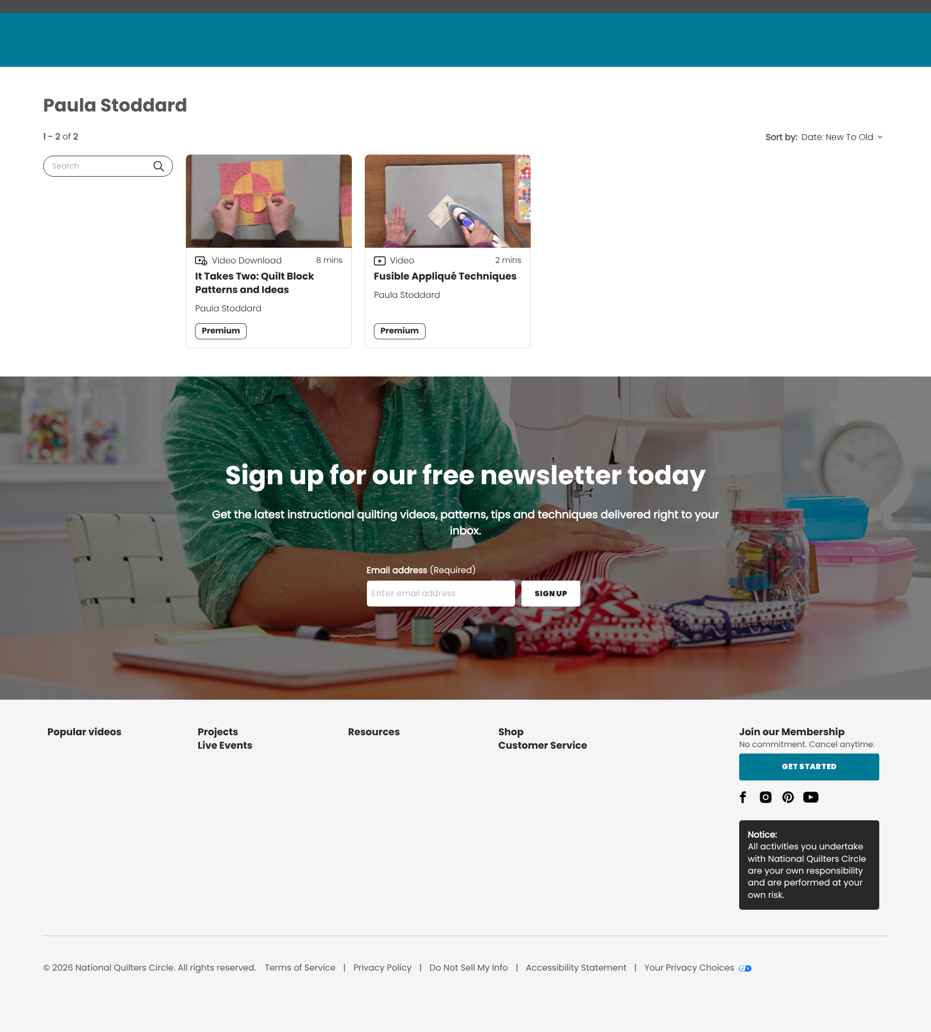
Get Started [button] (809, 766)
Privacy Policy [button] (382, 968)
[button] (158, 166)
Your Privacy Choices (689, 968)
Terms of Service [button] (300, 968)
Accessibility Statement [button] (576, 968)
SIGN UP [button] (550, 593)
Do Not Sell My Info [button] (468, 968)
